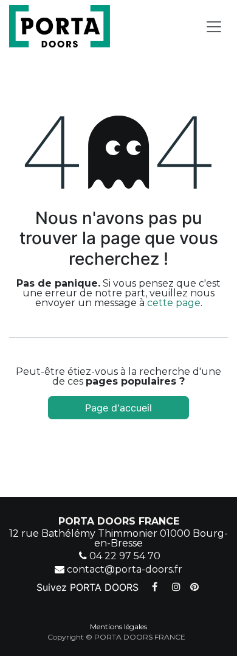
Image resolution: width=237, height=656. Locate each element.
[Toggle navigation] (214, 26)
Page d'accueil (118, 408)
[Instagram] (176, 586)
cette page (174, 303)
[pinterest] (194, 586)
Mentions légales (118, 626)
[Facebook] (154, 586)
